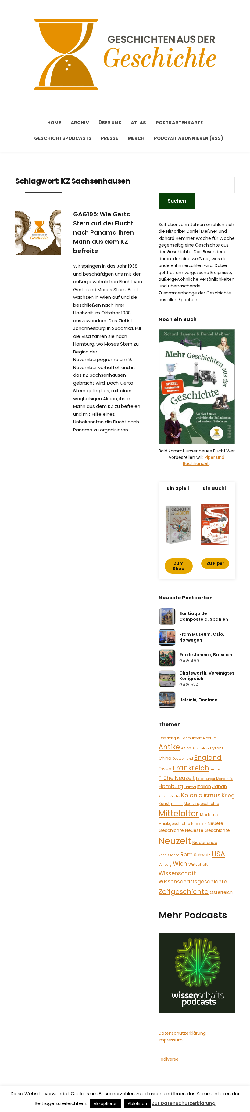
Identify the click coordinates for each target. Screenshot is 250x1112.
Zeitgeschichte (184, 891)
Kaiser (164, 796)
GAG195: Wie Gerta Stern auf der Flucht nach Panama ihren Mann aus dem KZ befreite (103, 232)
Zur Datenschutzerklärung (184, 1103)
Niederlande (204, 843)
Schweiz (202, 855)
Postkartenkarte (179, 122)
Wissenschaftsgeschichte (193, 881)
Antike (169, 747)
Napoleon (198, 823)
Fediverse (169, 1059)
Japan (219, 786)
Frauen (216, 769)
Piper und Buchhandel (203, 460)
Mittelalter (179, 813)
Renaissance (169, 855)
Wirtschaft (198, 864)
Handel (190, 787)
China (165, 758)
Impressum (171, 1040)
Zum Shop (178, 566)
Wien (180, 864)
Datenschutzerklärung (182, 1033)
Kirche (175, 796)
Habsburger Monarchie (214, 779)
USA (218, 854)
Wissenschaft (177, 873)
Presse (109, 138)
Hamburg (171, 786)
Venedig (165, 864)
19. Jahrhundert (189, 738)
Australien (200, 748)
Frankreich (191, 768)
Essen (165, 769)
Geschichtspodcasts (62, 138)
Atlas (138, 122)
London (177, 804)
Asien (186, 748)
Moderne (209, 815)
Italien (204, 786)
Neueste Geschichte (207, 830)
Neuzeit (175, 841)
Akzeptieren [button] (106, 1104)
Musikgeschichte (174, 823)
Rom (186, 854)
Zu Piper (215, 563)
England (208, 757)
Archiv (80, 122)
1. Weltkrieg (167, 738)
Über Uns (109, 122)
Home (54, 122)
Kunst (164, 804)
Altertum (210, 738)
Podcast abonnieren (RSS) (188, 138)
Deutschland (183, 758)
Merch (136, 138)
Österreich (221, 892)
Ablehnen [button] (137, 1104)
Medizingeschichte (201, 803)
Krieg (228, 795)
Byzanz (216, 748)
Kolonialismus (200, 795)
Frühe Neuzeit (177, 778)
